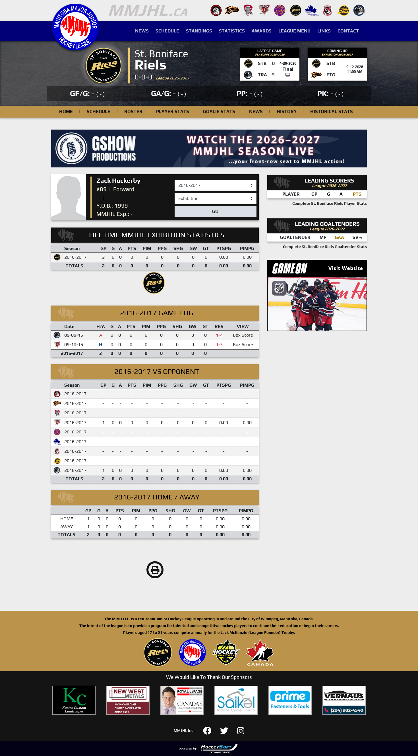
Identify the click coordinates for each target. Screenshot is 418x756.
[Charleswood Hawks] (216, 10)
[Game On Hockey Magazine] (317, 295)
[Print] (155, 569)
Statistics (232, 31)
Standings (199, 31)
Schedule (167, 31)
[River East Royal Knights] (279, 10)
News (142, 31)
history (287, 111)
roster (133, 111)
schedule (98, 111)
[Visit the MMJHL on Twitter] (227, 730)
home (66, 111)
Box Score (243, 335)
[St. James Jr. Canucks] (311, 10)
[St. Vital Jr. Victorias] (327, 10)
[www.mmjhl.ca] (75, 47)
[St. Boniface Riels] (295, 10)
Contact (348, 31)
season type (187, 195)
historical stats (331, 111)
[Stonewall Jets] (343, 10)
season (182, 180)
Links (324, 31)
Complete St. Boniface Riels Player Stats (329, 203)
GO (215, 211)
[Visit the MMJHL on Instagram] (240, 730)
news (256, 111)
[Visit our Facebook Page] (210, 730)
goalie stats (219, 111)
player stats (172, 111)
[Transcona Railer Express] (359, 10)
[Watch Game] (287, 75)
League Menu (294, 31)
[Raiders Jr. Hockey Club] (263, 10)
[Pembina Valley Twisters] (248, 10)
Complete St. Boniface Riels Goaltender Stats (325, 246)
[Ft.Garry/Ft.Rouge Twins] (232, 10)
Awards (262, 31)
